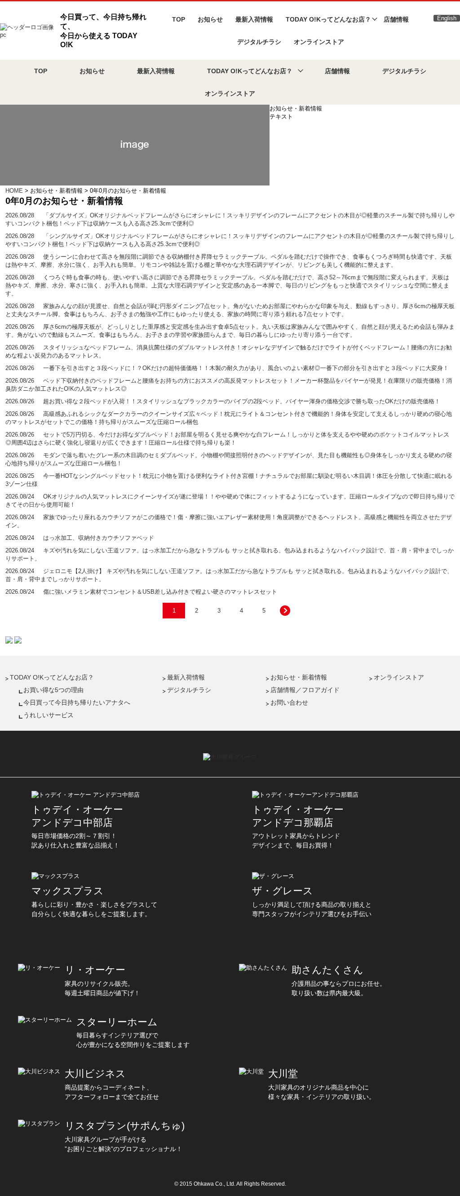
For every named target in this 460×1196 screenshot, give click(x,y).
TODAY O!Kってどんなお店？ (52, 677)
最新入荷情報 (254, 19)
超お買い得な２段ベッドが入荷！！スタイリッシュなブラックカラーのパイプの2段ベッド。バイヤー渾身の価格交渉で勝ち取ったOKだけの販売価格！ (222, 401)
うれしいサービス (48, 715)
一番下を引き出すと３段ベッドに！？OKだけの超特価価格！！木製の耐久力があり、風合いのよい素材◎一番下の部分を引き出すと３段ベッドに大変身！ (227, 368)
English (446, 18)
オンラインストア (319, 41)
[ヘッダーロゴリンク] (27, 29)
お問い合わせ (289, 702)
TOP (178, 19)
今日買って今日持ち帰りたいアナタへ (76, 702)
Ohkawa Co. (209, 1184)
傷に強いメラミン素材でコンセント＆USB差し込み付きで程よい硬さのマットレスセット (141, 591)
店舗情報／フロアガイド (305, 689)
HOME (14, 190)
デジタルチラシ (259, 41)
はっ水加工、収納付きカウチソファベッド (79, 537)
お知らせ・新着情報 (298, 677)
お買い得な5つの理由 (53, 689)
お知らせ (210, 19)
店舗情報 (396, 19)
